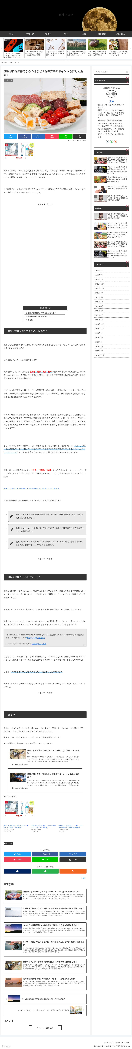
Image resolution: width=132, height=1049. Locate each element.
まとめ (30, 320)
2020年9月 (99, 333)
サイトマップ (108, 1042)
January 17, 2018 (39, 644)
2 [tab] (66, 61)
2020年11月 (99, 328)
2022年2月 (99, 279)
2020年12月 (99, 324)
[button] (127, 72)
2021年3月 (99, 311)
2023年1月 (99, 271)
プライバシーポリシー (122, 1042)
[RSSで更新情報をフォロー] (73, 871)
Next (130, 49)
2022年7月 (99, 275)
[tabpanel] (13, 48)
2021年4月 (99, 306)
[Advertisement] (45, 220)
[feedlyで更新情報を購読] (45, 871)
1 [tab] (63, 61)
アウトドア (9, 843)
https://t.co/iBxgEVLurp (35, 638)
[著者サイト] (17, 871)
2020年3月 (99, 351)
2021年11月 (99, 288)
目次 (42, 308)
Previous (2, 49)
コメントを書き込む (45, 1028)
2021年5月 (99, 302)
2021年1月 (99, 320)
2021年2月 (99, 315)
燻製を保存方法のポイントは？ (39, 316)
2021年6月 (99, 297)
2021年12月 (99, 284)
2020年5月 (99, 342)
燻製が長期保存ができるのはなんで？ (42, 313)
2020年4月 (99, 346)
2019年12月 (99, 355)
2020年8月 (99, 337)
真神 (112, 101)
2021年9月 (99, 293)
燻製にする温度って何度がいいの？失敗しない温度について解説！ (31, 489)
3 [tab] (69, 61)
